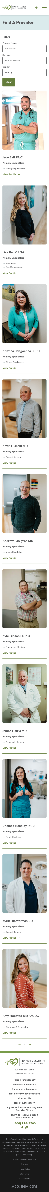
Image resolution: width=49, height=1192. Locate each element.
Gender (6, 67)
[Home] (14, 7)
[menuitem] (24, 1164)
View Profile (9, 174)
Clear (9, 82)
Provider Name (9, 43)
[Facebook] (22, 1127)
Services (6, 55)
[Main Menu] (44, 7)
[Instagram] (26, 1127)
